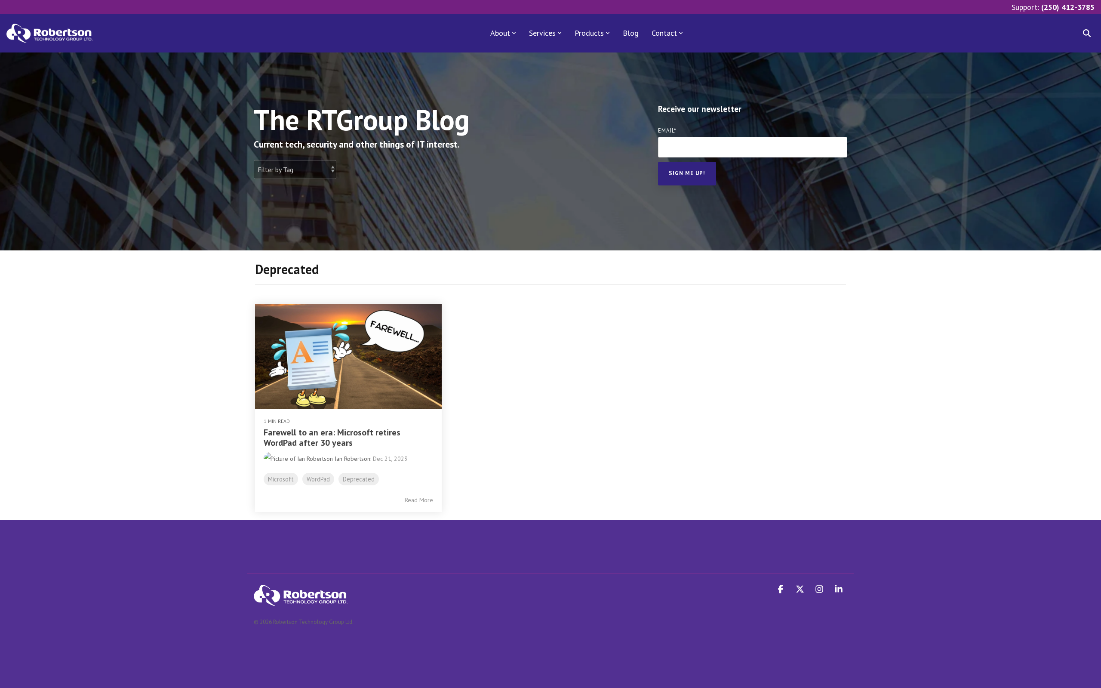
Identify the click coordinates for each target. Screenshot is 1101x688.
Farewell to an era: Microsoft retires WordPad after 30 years (332, 437)
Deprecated (359, 479)
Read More (419, 500)
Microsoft (281, 479)
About (500, 33)
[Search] (1086, 33)
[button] (781, 589)
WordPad (318, 479)
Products (589, 33)
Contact (664, 33)
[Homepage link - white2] (301, 601)
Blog (631, 33)
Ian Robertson (351, 459)
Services (542, 33)
